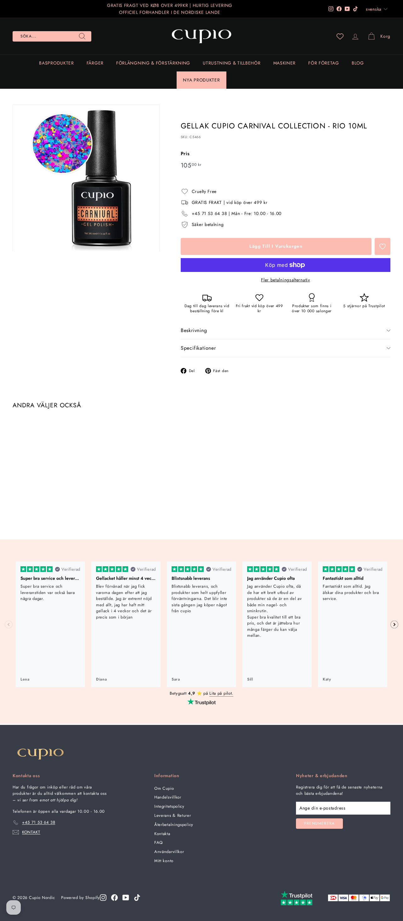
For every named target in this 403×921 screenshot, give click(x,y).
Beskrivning (194, 330)
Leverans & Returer (172, 815)
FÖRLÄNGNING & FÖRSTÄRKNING (153, 63)
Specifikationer (198, 348)
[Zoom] (86, 178)
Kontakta (162, 834)
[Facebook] (114, 897)
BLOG (358, 63)
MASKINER (284, 63)
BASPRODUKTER (56, 63)
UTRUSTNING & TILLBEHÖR (231, 63)
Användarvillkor (169, 852)
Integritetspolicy (169, 806)
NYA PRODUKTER (201, 80)
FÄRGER (95, 63)
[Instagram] (103, 897)
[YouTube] (125, 897)
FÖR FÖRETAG (323, 63)
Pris (185, 153)
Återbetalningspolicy (173, 825)
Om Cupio (164, 788)
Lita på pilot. (221, 693)
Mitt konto (163, 861)
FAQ (158, 842)
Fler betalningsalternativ (285, 280)
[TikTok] (137, 897)
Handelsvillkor (167, 797)
